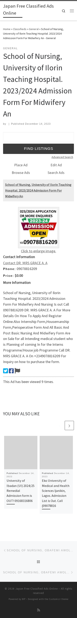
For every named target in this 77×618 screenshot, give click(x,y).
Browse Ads (21, 172)
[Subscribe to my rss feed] (38, 610)
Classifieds (19, 29)
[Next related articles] (69, 425)
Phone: (9, 269)
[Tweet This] (5, 370)
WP (23, 599)
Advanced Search (62, 157)
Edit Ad (56, 165)
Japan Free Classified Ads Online (36, 588)
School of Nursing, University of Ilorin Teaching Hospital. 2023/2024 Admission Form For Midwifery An (38, 190)
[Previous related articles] (59, 425)
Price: (8, 275)
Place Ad (21, 165)
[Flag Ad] (17, 370)
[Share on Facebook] (11, 370)
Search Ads (56, 172)
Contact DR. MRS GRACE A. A (25, 263)
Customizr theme (58, 599)
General (34, 29)
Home (6, 29)
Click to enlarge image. (38, 251)
